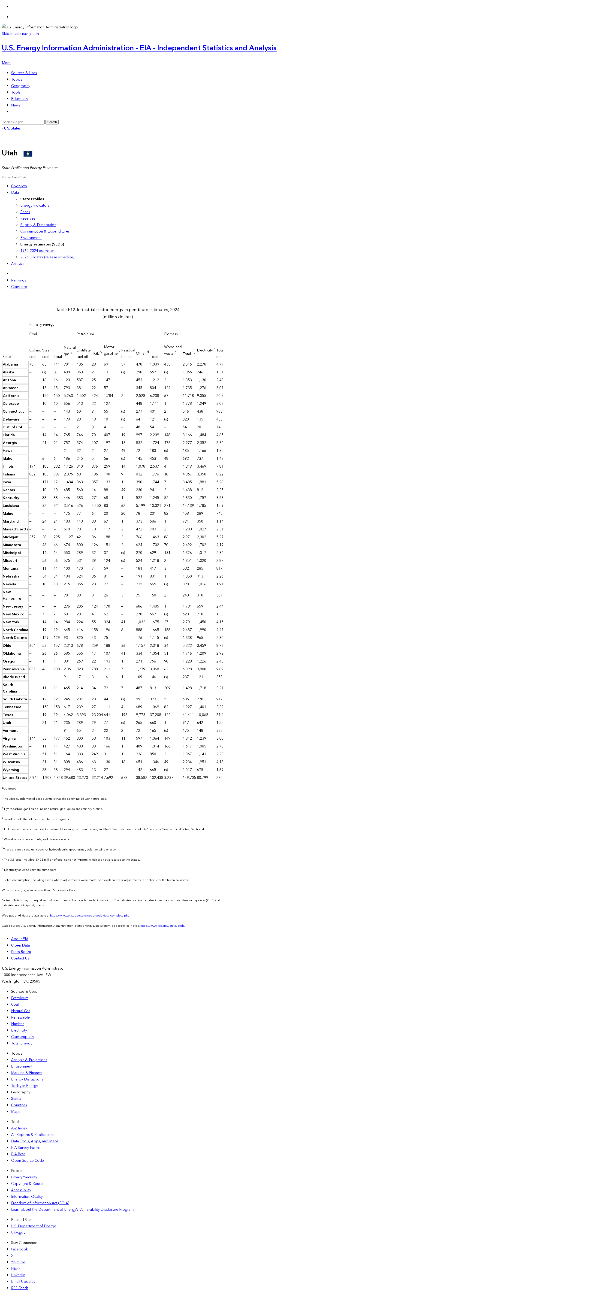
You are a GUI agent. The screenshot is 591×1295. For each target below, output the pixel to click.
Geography (20, 86)
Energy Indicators (34, 205)
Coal (15, 1004)
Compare (19, 287)
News (15, 105)
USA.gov (18, 1232)
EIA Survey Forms (25, 1147)
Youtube (18, 1262)
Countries (19, 1105)
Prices (25, 212)
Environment (31, 238)
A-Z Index (19, 1128)
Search (52, 122)
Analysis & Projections (29, 1060)
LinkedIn (18, 1275)
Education (19, 99)
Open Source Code (27, 1160)
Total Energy (21, 1043)
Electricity (19, 1030)
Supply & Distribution (38, 225)
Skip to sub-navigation (20, 33)
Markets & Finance (26, 1073)
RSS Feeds (19, 1288)
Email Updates (23, 1281)
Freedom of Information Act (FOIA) (40, 1203)
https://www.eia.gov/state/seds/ (163, 925)
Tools (15, 92)
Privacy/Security (24, 1177)
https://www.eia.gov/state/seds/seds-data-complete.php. (90, 915)
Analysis (17, 263)
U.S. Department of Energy (33, 1226)
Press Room (21, 952)
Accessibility (21, 1190)
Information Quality (27, 1196)
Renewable (20, 1017)
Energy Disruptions (27, 1079)
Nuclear (17, 1024)
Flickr (15, 1268)
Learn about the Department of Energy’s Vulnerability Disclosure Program (72, 1209)
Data (15, 192)
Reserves (27, 218)
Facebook (19, 1249)
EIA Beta (18, 1154)
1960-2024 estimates (37, 251)
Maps (15, 1111)
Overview (19, 186)
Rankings (18, 280)
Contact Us (20, 958)
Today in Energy (24, 1086)
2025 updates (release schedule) (47, 257)
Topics (16, 79)
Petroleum (19, 998)
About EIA (19, 939)
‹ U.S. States (11, 128)
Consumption (22, 1037)
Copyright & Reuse (27, 1183)
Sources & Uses (24, 73)
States (16, 1098)
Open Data (20, 945)
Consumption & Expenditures (45, 231)
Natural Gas (20, 1011)
